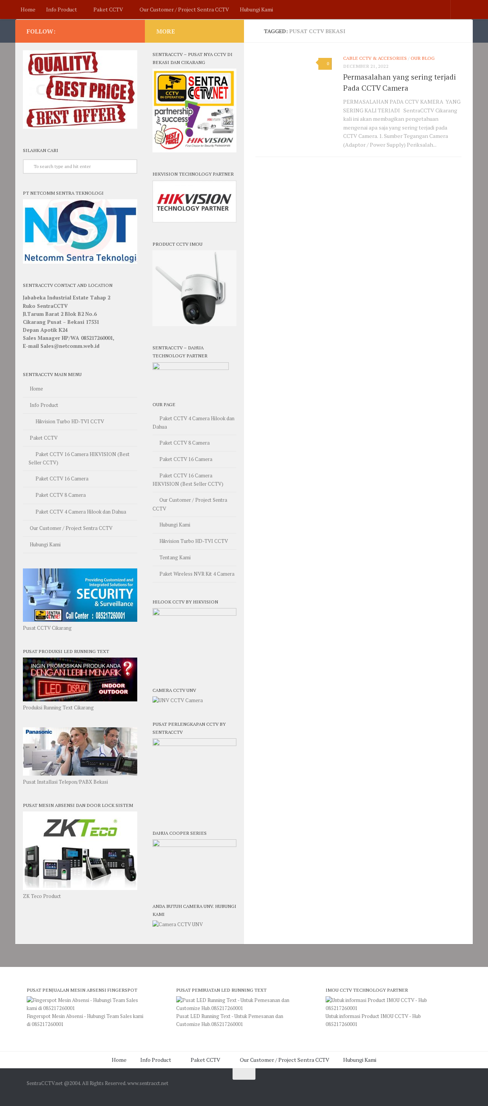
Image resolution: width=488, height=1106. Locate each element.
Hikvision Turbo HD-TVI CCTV (69, 421)
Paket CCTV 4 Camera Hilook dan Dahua (80, 511)
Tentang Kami (175, 557)
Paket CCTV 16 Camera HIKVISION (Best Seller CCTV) (79, 458)
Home (28, 9)
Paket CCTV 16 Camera (61, 478)
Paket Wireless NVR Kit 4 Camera (196, 573)
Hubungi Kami (256, 9)
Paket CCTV (108, 9)
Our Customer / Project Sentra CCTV (184, 9)
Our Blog (423, 58)
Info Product (61, 9)
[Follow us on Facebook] (128, 30)
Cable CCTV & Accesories (375, 58)
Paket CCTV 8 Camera (60, 494)
